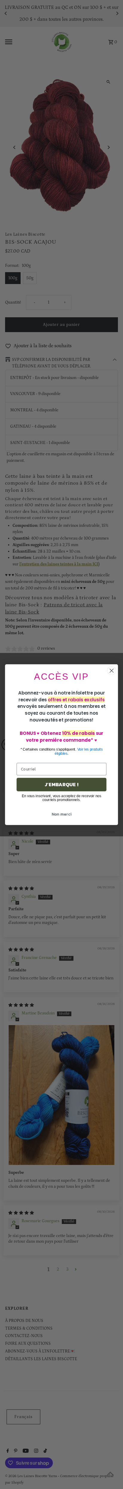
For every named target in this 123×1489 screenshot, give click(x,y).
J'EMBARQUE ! (61, 784)
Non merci (61, 814)
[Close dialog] (111, 670)
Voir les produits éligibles (79, 751)
